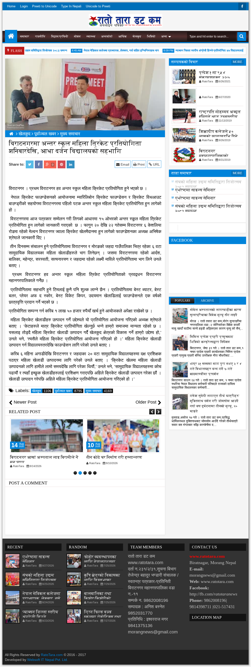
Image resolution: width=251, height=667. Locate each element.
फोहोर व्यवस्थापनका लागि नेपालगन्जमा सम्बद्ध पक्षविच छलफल (103, 562)
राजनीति (40, 36)
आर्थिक (122, 36)
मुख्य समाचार (99, 391)
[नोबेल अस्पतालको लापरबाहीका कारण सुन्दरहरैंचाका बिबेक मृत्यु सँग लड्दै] (180, 316)
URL (156, 164)
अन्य (164, 36)
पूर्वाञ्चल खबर (68, 391)
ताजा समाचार (181, 173)
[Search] (241, 36)
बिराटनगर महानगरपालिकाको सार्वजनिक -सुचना (213, 156)
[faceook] (207, 228)
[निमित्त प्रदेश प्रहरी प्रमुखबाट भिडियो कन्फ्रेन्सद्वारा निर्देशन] (180, 343)
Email (124, 164)
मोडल (77, 36)
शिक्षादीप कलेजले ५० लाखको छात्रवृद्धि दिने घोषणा (218, 136)
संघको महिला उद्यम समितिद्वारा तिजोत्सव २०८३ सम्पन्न (31, 50)
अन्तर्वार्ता (107, 36)
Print (141, 164)
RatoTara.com (52, 655)
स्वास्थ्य (91, 36)
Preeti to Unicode (44, 6)
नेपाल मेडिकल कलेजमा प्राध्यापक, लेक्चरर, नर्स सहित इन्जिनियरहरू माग (113, 50)
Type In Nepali (71, 6)
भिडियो (151, 36)
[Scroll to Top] (244, 660)
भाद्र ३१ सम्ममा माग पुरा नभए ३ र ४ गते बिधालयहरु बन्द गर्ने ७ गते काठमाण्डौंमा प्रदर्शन (216, 369)
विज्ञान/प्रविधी (59, 36)
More (237, 62)
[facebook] (242, 6)
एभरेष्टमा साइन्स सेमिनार (195, 190)
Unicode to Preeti (98, 6)
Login (24, 6)
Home (11, 6)
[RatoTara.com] (11, 36)
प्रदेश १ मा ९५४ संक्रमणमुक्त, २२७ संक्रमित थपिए (214, 77)
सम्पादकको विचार (184, 62)
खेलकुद (137, 36)
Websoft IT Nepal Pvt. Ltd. (47, 660)
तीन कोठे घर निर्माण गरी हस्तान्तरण (114, 457)
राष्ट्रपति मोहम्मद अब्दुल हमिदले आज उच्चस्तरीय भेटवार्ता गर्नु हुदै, (220, 117)
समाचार (24, 36)
